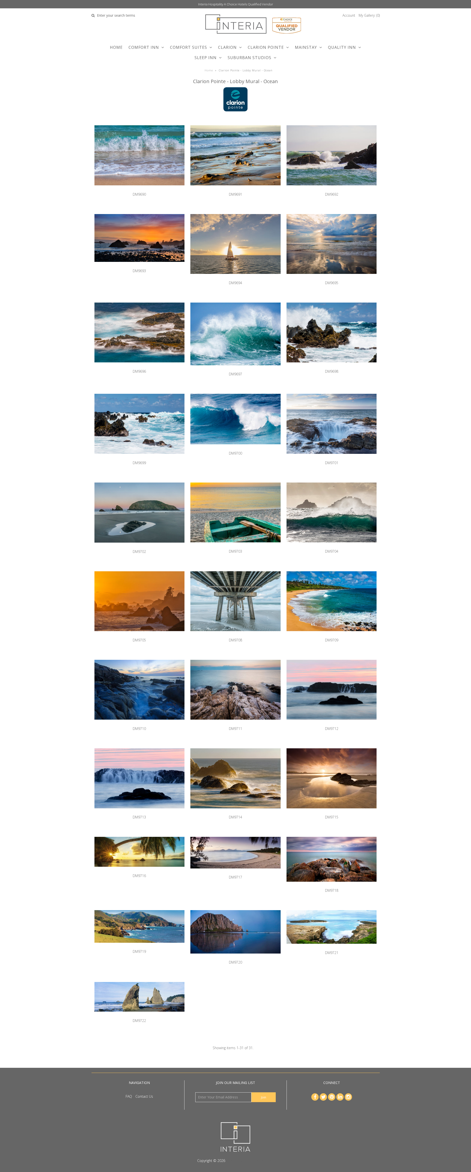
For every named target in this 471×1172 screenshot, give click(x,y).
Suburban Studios (249, 57)
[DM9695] (332, 277)
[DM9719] (139, 946)
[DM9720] (235, 957)
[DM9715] (332, 812)
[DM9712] (332, 723)
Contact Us (144, 1096)
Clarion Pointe (266, 47)
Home (116, 47)
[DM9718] (332, 885)
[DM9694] (235, 277)
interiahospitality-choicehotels (250, 1160)
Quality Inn (342, 47)
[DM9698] (332, 366)
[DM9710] (139, 723)
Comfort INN (144, 47)
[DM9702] (139, 546)
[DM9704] (332, 546)
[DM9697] (235, 369)
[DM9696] (139, 366)
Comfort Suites (188, 47)
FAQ (129, 1096)
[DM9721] (332, 947)
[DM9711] (235, 723)
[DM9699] (139, 457)
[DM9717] (235, 872)
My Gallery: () (369, 15)
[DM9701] (332, 457)
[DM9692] (332, 189)
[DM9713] (139, 812)
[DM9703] (235, 546)
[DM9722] (139, 1015)
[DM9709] (332, 634)
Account (348, 15)
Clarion (227, 47)
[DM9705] (139, 634)
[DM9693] (139, 265)
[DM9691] (235, 189)
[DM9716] (139, 870)
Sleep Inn (206, 57)
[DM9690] (139, 189)
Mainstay (306, 47)
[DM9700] (235, 448)
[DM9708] (235, 634)
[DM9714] (235, 812)
